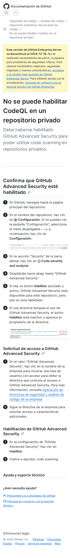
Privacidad (54, 539)
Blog (58, 543)
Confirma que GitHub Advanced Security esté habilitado (30, 186)
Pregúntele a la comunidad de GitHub (31, 495)
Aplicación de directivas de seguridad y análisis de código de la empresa (36, 394)
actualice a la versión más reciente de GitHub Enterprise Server (35, 74)
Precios (20, 543)
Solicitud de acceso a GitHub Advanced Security (30, 351)
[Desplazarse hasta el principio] (62, 549)
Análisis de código (52, 21)
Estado (7, 543)
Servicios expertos (40, 543)
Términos (38, 539)
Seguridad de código (23, 21)
